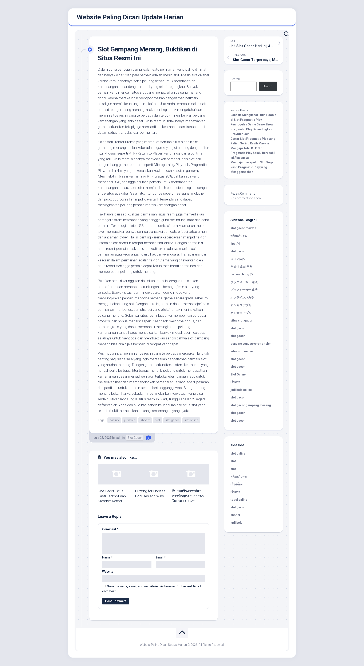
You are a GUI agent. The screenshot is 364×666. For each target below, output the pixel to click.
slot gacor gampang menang (250, 405)
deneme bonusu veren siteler (250, 343)
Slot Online (238, 374)
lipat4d (235, 243)
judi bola (129, 420)
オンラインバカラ (242, 297)
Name (107, 557)
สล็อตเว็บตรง (239, 236)
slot (157, 420)
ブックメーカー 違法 (244, 282)
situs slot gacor (241, 320)
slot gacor (172, 420)
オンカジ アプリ (241, 305)
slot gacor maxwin (243, 228)
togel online (238, 499)
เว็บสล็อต (236, 484)
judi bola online (241, 390)
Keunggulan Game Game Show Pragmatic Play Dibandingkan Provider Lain (251, 129)
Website (107, 571)
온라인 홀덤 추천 (241, 266)
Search (235, 79)
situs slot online (241, 351)
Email (161, 557)
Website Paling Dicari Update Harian (130, 17)
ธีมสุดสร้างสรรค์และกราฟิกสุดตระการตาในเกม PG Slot (188, 496)
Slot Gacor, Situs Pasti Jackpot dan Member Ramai (112, 496)
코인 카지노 (238, 259)
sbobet (145, 420)
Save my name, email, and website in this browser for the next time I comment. (151, 589)
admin (120, 438)
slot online (191, 420)
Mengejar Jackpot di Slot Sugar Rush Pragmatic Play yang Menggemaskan (252, 167)
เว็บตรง (235, 382)
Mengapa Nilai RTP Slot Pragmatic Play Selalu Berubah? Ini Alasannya (252, 153)
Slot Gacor (135, 437)
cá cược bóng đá (241, 274)
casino (114, 420)
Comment (110, 529)
